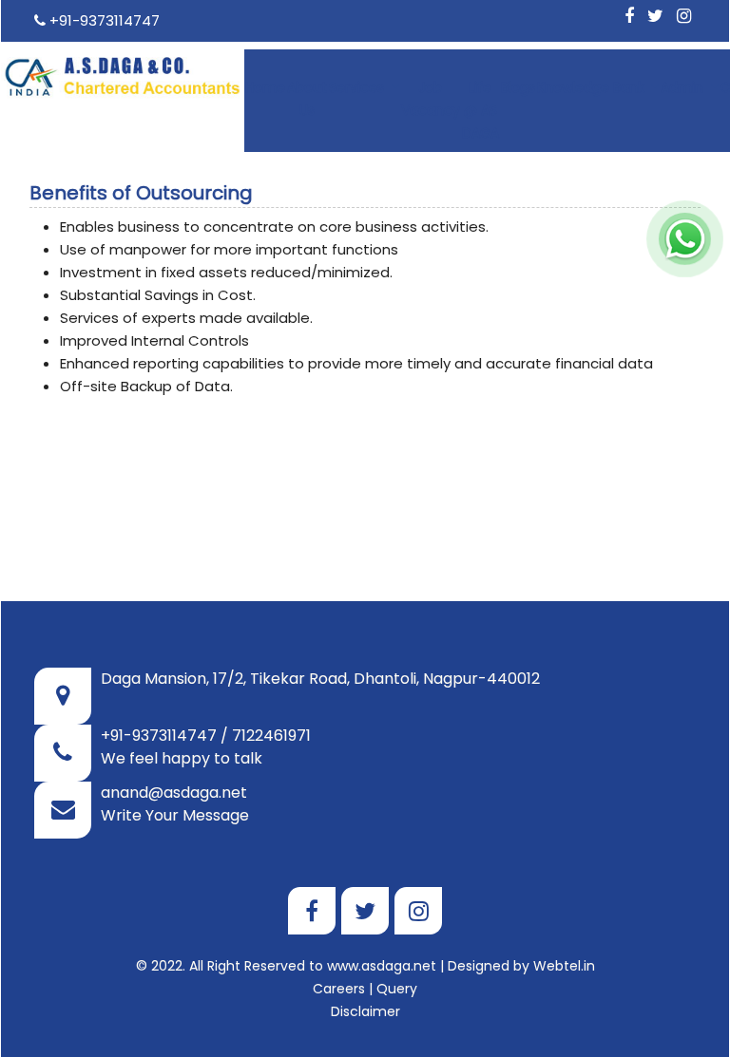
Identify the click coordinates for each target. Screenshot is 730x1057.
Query (396, 988)
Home (265, 87)
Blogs (518, 87)
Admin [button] (684, 87)
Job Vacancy (430, 99)
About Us (307, 99)
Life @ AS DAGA (480, 110)
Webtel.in (564, 965)
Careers (339, 988)
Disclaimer (365, 1011)
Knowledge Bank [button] (592, 87)
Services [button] (358, 87)
